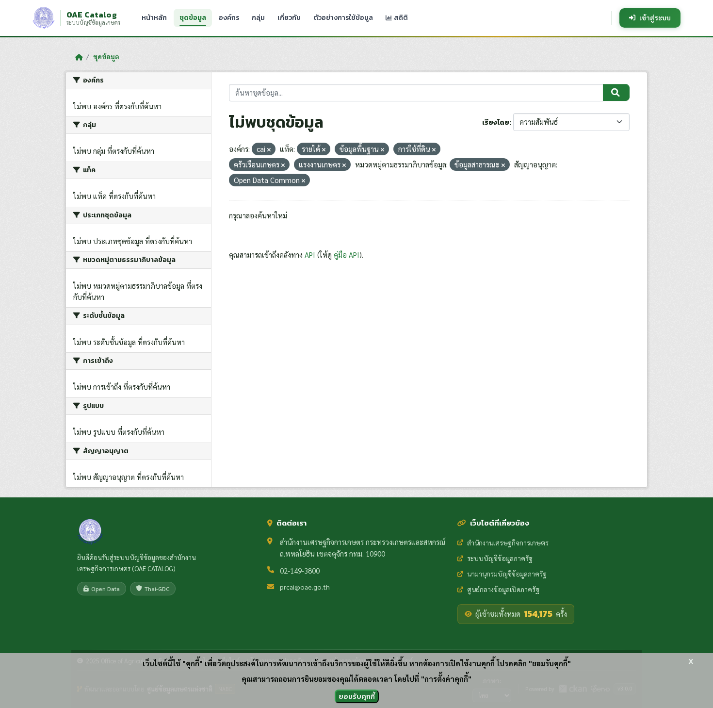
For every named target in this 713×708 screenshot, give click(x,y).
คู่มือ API (346, 254)
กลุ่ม (258, 18)
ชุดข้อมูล (192, 18)
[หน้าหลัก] (78, 56)
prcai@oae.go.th (305, 586)
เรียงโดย (495, 122)
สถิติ (400, 18)
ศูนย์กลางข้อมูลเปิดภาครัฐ (503, 589)
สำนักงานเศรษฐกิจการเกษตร (508, 542)
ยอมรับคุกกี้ (357, 696)
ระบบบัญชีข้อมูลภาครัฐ (500, 558)
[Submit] (616, 92)
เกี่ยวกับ (289, 18)
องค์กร (229, 18)
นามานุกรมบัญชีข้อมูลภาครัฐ (507, 573)
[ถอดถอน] (269, 149)
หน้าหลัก (154, 18)
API (310, 254)
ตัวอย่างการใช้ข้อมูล (343, 18)
